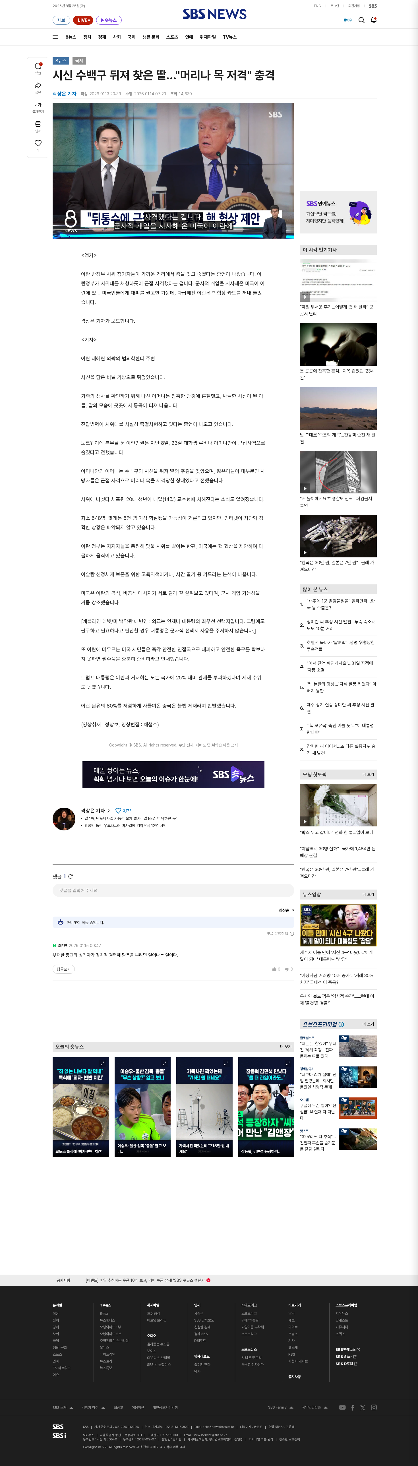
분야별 (57, 1303)
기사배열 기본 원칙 (261, 1439)
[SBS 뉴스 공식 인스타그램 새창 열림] (374, 1407)
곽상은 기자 (93, 811)
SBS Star (344, 1356)
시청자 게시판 (298, 1361)
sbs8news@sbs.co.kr (219, 1427)
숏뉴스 (293, 1334)
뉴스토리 (106, 1361)
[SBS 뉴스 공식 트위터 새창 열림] (362, 1407)
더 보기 (284, 1045)
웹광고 (118, 1407)
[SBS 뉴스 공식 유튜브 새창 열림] (342, 1408)
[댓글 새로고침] (70, 876)
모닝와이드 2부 (110, 1334)
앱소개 (293, 1347)
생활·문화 (151, 37)
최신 (56, 1313)
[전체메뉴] (55, 37)
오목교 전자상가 (252, 1364)
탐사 (197, 1371)
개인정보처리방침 (165, 1407)
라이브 (293, 1327)
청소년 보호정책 (289, 1439)
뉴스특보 (106, 1368)
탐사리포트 (202, 1355)
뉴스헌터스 (107, 1320)
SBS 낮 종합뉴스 (159, 1364)
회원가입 (354, 6)
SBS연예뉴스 (345, 1349)
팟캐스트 (342, 1320)
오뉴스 (104, 1347)
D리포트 (200, 1341)
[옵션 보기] (291, 944)
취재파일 (208, 37)
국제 (132, 37)
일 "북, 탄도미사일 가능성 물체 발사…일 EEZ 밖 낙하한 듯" (130, 818)
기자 (291, 1341)
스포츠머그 (249, 1313)
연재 (197, 1303)
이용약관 (138, 1407)
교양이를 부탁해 (252, 1327)
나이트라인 (107, 1354)
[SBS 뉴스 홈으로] (215, 14)
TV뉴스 (230, 37)
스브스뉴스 (249, 1348)
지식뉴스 (342, 1313)
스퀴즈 (340, 1334)
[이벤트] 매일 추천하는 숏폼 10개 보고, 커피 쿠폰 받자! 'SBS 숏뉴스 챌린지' (145, 1279)
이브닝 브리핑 (156, 1320)
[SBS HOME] (373, 6)
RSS (291, 1354)
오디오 (151, 1334)
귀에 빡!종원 (249, 1320)
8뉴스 (70, 37)
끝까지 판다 (202, 1364)
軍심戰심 (153, 1313)
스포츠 (172, 37)
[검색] (361, 20)
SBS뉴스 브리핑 (158, 1358)
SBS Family (280, 1408)
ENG (317, 6)
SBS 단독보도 (204, 1320)
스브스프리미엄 (346, 1303)
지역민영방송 (315, 1408)
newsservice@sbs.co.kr (210, 1435)
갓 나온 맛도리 (251, 1358)
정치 (87, 37)
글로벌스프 (307, 1038)
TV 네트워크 (62, 1368)
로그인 (334, 6)
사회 (117, 37)
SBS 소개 (63, 1408)
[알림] (374, 20)
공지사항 (294, 1377)
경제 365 (201, 1334)
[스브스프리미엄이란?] (342, 1024)
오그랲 (304, 1100)
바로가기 (294, 1303)
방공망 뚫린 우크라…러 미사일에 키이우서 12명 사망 (125, 825)
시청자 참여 (93, 1408)
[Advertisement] (173, 1010)
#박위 (348, 20)
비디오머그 (249, 1303)
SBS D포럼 (344, 1363)
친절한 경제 (202, 1327)
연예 (189, 37)
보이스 (151, 1351)
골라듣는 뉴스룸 (158, 1344)
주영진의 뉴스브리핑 (114, 1341)
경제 (102, 37)
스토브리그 (249, 1334)
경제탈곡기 (307, 1069)
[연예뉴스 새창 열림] (338, 212)
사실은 (199, 1313)
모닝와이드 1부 (110, 1327)
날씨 (291, 1313)
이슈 (56, 1375)
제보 (291, 1320)
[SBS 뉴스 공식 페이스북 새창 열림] (353, 1407)
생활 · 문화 (60, 1347)
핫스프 (304, 1131)
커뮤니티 (342, 1327)
